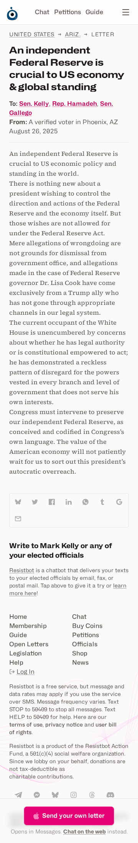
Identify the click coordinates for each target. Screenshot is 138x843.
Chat (42, 12)
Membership (28, 625)
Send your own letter (73, 815)
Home (18, 616)
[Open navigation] (125, 12)
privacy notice (64, 724)
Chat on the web (84, 831)
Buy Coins (87, 625)
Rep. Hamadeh (74, 103)
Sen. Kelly (34, 103)
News (80, 662)
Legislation (25, 653)
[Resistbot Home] (12, 18)
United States (31, 34)
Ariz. (73, 34)
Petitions (67, 12)
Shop (79, 653)
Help (16, 662)
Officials (84, 644)
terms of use (26, 724)
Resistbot (21, 570)
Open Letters (28, 644)
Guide (94, 12)
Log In (25, 671)
